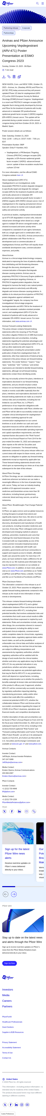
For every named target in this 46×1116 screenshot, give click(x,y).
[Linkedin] (19, 811)
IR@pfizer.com (8, 792)
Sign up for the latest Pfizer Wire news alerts (17, 853)
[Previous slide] (5, 894)
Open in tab (19, 76)
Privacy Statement (9, 1042)
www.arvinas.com (22, 321)
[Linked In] (16, 1105)
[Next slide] (14, 894)
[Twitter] (4, 811)
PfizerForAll (7, 1017)
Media (5, 995)
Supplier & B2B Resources (13, 1032)
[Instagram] (22, 1105)
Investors (7, 989)
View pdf (3, 76)
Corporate (26, 28)
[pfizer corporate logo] (7, 3)
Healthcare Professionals (12, 1022)
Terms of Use (7, 1053)
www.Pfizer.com (8, 568)
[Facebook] (12, 811)
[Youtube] (27, 1105)
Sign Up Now (10, 963)
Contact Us (6, 1058)
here (19, 175)
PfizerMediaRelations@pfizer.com (15, 802)
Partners (7, 1006)
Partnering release (11, 28)
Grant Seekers (8, 1027)
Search (37, 3)
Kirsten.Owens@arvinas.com (13, 776)
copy (8, 76)
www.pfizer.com (35, 744)
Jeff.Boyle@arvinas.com (11, 762)
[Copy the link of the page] (34, 811)
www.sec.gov (17, 744)
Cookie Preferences (7, 1114)
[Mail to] (26, 811)
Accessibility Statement (11, 1048)
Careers (7, 1000)
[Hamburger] (43, 3)
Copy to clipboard (14, 76)
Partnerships (9, 33)
